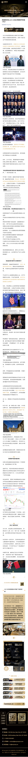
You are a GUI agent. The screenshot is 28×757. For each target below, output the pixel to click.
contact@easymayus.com (16, 741)
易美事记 (3, 718)
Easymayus (4, 2)
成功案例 (3, 720)
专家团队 (3, 723)
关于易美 (3, 715)
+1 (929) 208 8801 (9, 738)
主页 (3, 713)
